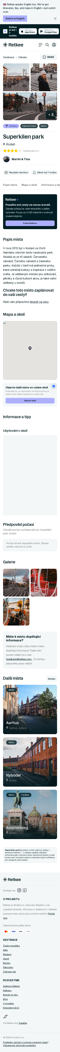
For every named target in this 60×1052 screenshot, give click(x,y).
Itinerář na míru (10, 995)
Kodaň (10, 144)
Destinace (8, 57)
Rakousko (8, 967)
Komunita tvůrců (11, 1007)
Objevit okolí (30, 400)
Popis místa (10, 184)
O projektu (8, 1003)
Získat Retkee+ (30, 223)
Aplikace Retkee (11, 986)
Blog (5, 999)
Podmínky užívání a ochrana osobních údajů (25, 1042)
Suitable (23, 1023)
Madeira (7, 954)
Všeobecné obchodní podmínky (19, 1045)
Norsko (6, 963)
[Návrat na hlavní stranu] (13, 46)
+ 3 (50, 114)
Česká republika (11, 945)
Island (6, 958)
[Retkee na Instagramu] (19, 890)
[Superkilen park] (16, 77)
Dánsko (22, 57)
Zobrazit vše (9, 971)
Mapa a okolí (29, 184)
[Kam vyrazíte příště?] (47, 45)
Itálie (5, 950)
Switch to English (15, 18)
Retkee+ (7, 990)
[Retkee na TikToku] (25, 890)
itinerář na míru (39, 302)
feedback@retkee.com (19, 659)
